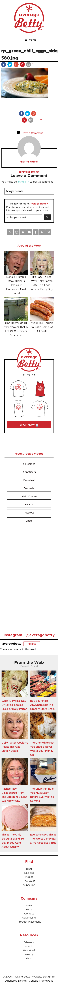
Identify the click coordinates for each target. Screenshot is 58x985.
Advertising (29, 917)
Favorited (29, 950)
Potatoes (29, 512)
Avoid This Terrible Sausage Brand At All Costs (41, 327)
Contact (29, 913)
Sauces (29, 504)
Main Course (29, 496)
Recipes (29, 872)
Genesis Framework (41, 980)
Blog (29, 868)
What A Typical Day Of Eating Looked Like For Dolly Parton (14, 704)
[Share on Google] (16, 65)
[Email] (29, 65)
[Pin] (22, 65)
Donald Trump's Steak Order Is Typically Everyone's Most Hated (16, 285)
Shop (29, 958)
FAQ (29, 909)
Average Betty (29, 18)
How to (29, 946)
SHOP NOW (28, 424)
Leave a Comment (31, 133)
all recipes (29, 463)
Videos (29, 876)
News (29, 905)
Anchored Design (16, 980)
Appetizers (29, 472)
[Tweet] (10, 65)
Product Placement (29, 921)
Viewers (29, 942)
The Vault (29, 880)
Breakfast (29, 480)
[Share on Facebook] (4, 65)
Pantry (29, 954)
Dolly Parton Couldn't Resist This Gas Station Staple (15, 746)
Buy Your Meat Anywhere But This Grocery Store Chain (42, 704)
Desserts (29, 488)
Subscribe (29, 885)
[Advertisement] (27, 577)
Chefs (29, 520)
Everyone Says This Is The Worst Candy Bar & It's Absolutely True (43, 838)
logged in (23, 181)
